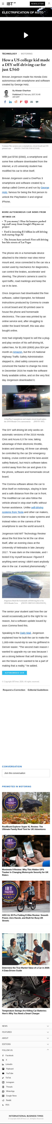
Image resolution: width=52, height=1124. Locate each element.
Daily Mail (25, 633)
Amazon (17, 352)
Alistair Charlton (23, 90)
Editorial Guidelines (38, 690)
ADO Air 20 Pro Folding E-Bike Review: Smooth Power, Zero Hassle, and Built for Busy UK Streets (25, 918)
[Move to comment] (37, 101)
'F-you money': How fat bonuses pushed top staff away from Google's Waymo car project (24, 224)
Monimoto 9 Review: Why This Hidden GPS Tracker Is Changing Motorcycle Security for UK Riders (25, 872)
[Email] (31, 101)
